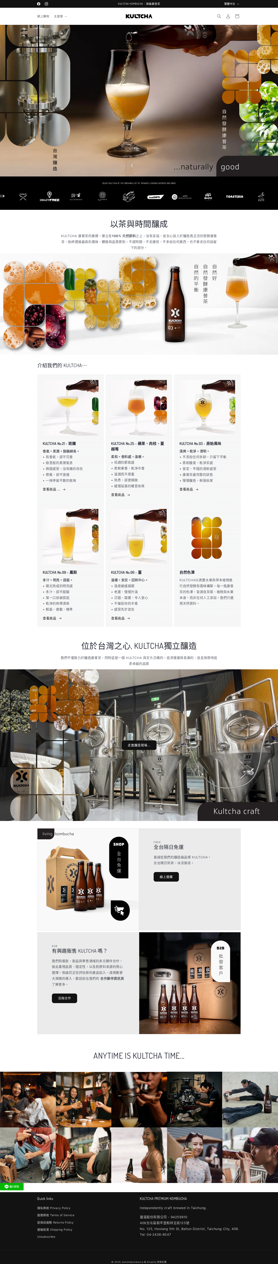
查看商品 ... (51, 489)
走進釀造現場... (139, 745)
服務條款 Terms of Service (55, 1215)
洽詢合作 (64, 998)
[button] (59, 16)
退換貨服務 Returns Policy (55, 1222)
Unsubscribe (46, 1236)
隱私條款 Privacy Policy (53, 1208)
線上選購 (166, 877)
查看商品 (118, 495)
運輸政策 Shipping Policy (54, 1229)
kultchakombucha (132, 1262)
